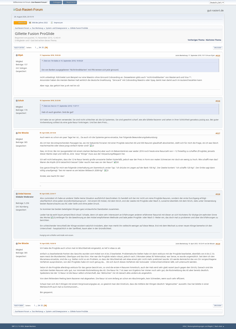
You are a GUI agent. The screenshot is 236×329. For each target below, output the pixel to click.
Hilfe (184, 326)
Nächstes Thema (213, 40)
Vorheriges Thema (196, 40)
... (38, 47)
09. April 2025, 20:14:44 (48, 133)
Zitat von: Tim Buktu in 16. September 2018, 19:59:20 (63, 61)
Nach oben (18, 306)
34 (40, 47)
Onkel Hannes (24, 193)
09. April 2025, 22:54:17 (48, 194)
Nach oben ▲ (219, 326)
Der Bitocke (23, 133)
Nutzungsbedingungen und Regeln (200, 326)
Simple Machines (30, 326)
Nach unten (19, 48)
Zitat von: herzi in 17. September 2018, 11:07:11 (61, 106)
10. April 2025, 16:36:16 (48, 243)
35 (43, 47)
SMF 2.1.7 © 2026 (18, 326)
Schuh (21, 100)
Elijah (20, 55)
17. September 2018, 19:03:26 (50, 55)
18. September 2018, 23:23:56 (50, 100)
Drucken (217, 48)
